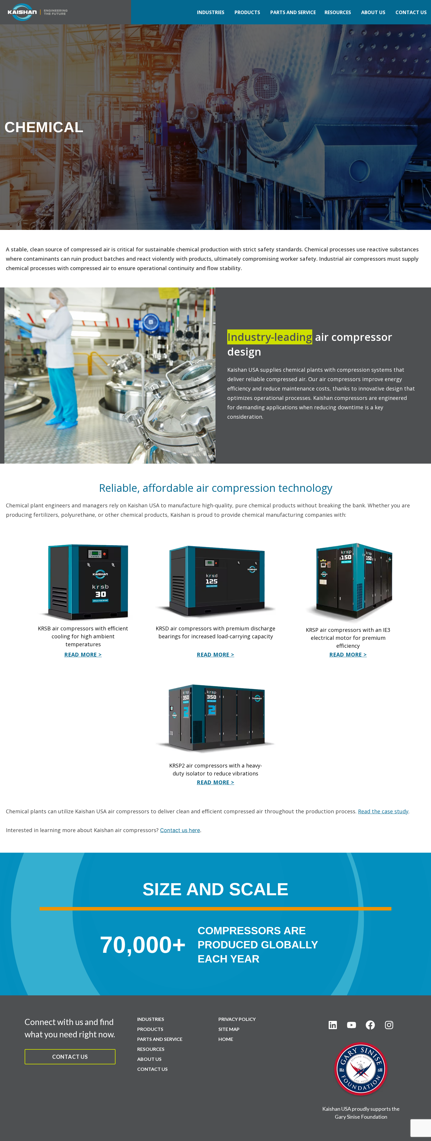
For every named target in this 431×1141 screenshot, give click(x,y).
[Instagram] (389, 1025)
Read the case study (383, 811)
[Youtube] (351, 1025)
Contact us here (180, 830)
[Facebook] (370, 1025)
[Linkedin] (332, 1025)
